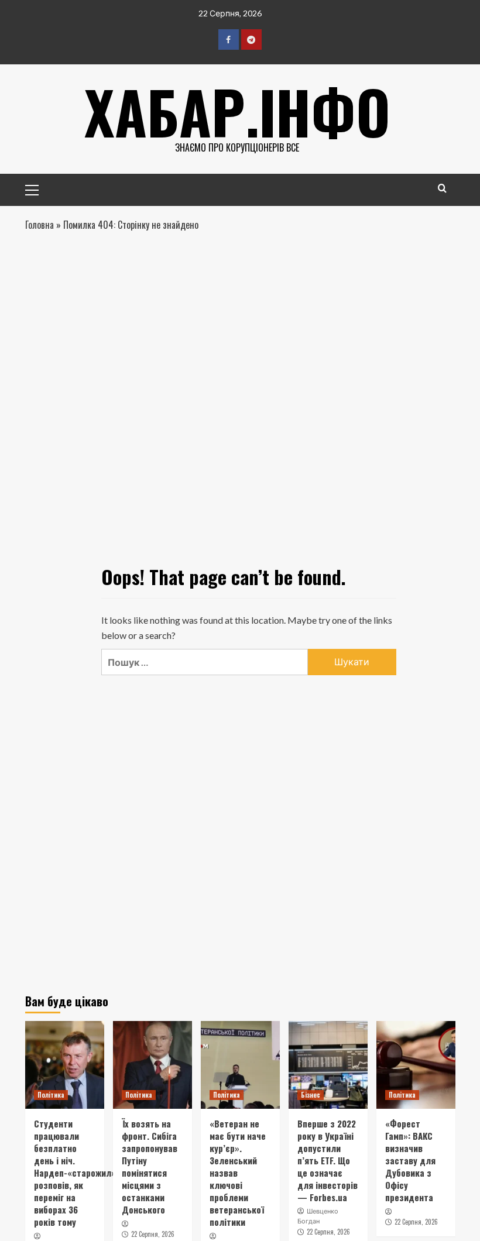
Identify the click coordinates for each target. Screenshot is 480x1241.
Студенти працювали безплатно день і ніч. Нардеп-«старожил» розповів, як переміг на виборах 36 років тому (75, 1172)
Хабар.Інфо (237, 111)
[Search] (442, 188)
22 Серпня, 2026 (152, 1234)
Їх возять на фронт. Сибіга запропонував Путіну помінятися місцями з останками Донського (149, 1166)
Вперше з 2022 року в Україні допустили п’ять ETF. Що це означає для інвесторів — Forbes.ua (327, 1160)
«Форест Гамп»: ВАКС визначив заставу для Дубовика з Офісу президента (410, 1160)
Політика (50, 1094)
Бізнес (310, 1094)
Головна (39, 225)
